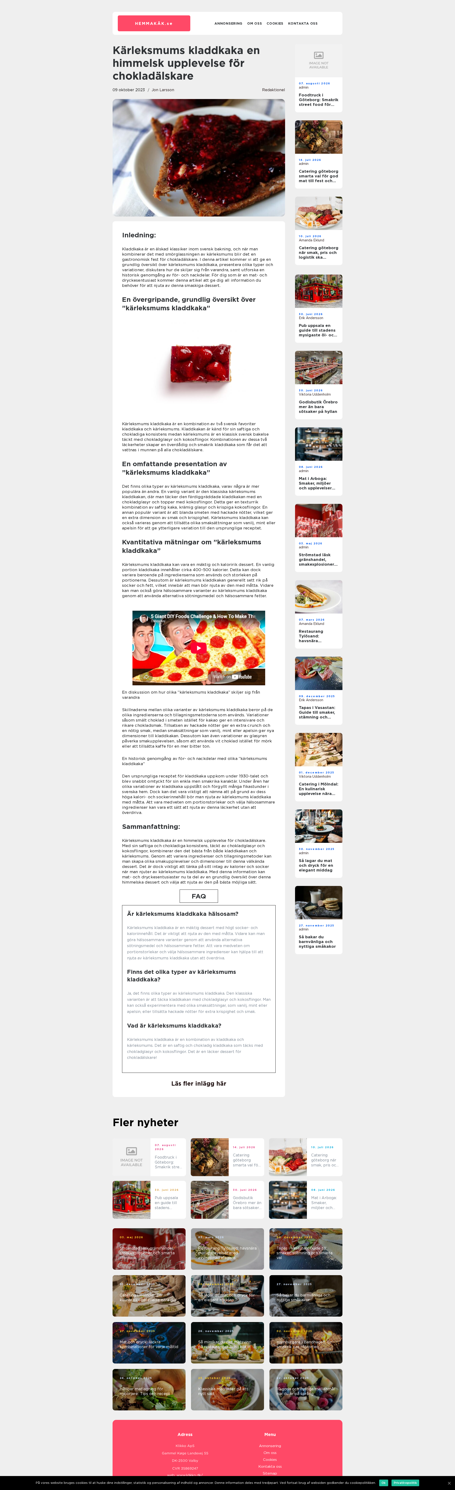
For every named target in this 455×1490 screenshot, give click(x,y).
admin (304, 87)
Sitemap (270, 1473)
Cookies (275, 23)
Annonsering (228, 23)
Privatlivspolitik (405, 1483)
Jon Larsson (163, 90)
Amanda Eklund (311, 240)
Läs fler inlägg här (198, 1083)
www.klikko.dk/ (190, 1475)
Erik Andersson (311, 318)
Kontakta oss (303, 23)
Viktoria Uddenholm (315, 394)
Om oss (254, 23)
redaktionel (273, 90)
